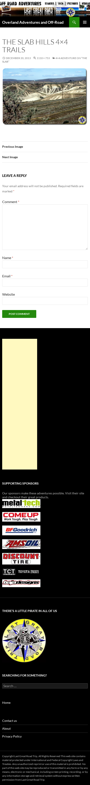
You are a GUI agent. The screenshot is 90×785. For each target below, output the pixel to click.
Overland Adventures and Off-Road (33, 22)
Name (7, 258)
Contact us (9, 720)
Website (8, 294)
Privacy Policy (12, 736)
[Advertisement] (19, 404)
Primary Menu (85, 22)
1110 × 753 (43, 58)
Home (6, 702)
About (6, 728)
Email (7, 276)
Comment (10, 202)
